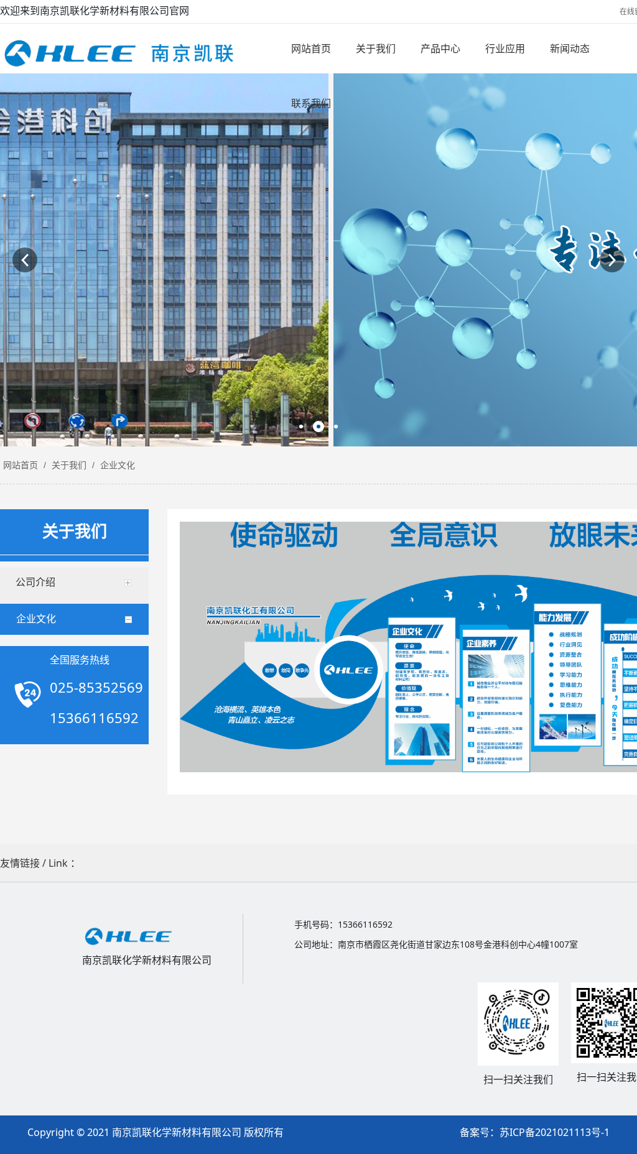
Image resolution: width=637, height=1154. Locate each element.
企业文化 (116, 465)
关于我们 (69, 465)
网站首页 (20, 465)
